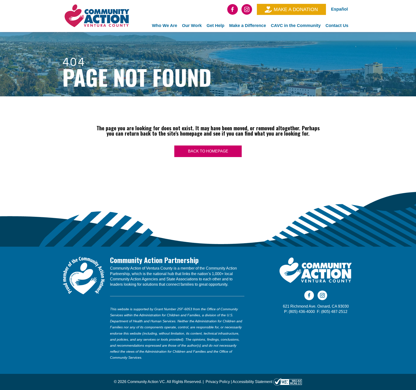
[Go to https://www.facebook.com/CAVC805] (232, 9)
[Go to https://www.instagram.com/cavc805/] (246, 9)
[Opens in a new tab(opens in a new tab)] (287, 382)
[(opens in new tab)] (83, 275)
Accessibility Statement (252, 382)
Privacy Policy (218, 382)
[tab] (164, 25)
